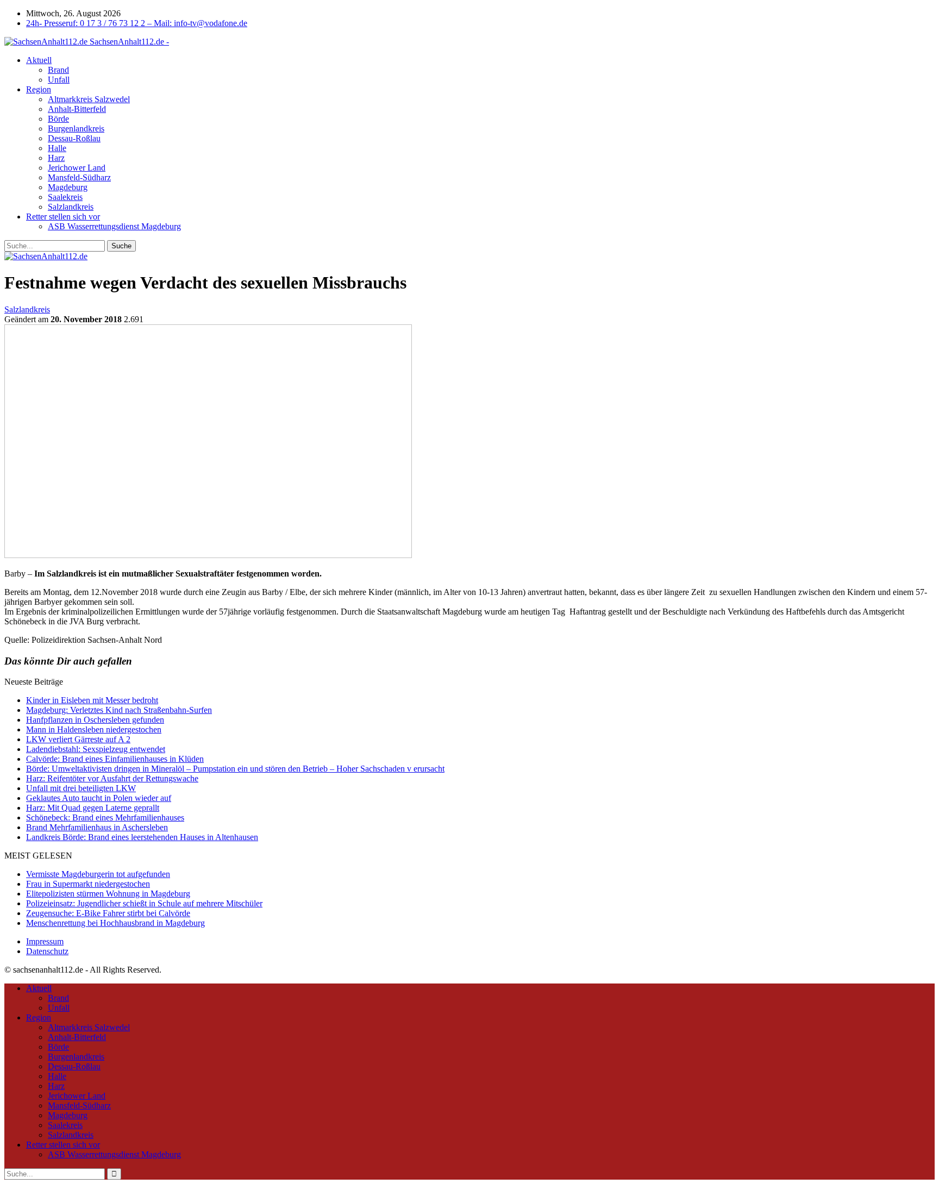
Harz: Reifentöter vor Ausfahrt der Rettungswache (112, 778)
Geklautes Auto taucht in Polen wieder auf (98, 798)
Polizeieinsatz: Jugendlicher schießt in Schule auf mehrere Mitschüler (144, 903)
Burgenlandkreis (76, 128)
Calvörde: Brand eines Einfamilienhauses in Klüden (115, 758)
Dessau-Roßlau (74, 138)
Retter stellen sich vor (63, 216)
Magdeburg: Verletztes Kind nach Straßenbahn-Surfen (119, 710)
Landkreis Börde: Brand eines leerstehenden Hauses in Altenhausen (142, 837)
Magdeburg (67, 187)
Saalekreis (65, 197)
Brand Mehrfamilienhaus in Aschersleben (97, 827)
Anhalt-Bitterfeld (77, 109)
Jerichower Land (76, 167)
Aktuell (39, 60)
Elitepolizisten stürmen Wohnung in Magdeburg (108, 893)
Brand (58, 69)
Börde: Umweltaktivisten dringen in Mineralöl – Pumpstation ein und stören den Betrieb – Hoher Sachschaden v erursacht (235, 768)
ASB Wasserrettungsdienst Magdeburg (114, 226)
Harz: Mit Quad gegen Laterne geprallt (92, 807)
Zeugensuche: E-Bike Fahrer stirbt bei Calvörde (108, 913)
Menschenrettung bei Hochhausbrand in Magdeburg (115, 923)
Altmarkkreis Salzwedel (89, 99)
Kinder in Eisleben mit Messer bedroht (92, 700)
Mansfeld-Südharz (79, 177)
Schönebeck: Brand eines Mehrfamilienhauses (105, 817)
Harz (56, 157)
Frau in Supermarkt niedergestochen (88, 883)
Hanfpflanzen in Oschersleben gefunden (95, 719)
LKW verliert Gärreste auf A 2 (78, 739)
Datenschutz (47, 951)
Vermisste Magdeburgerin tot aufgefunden (98, 874)
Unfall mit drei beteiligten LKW (81, 788)
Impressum (45, 941)
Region (38, 89)
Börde (58, 118)
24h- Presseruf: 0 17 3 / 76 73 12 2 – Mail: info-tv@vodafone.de (136, 23)
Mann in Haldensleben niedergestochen (93, 729)
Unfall (59, 79)
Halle (57, 148)
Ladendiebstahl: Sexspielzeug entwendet (95, 749)
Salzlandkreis (70, 206)
